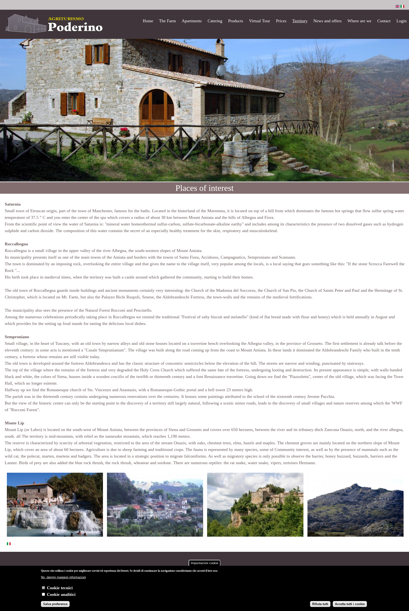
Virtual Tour (259, 20)
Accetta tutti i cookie (350, 604)
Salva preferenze (55, 604)
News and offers (327, 20)
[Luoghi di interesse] (402, 6)
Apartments (192, 20)
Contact (384, 20)
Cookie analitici (61, 594)
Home (148, 20)
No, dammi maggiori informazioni (63, 577)
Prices (281, 20)
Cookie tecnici (60, 587)
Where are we (359, 20)
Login (401, 20)
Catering (215, 20)
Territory (299, 20)
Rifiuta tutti (320, 604)
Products (235, 20)
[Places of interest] (397, 6)
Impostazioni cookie (204, 563)
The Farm (167, 20)
